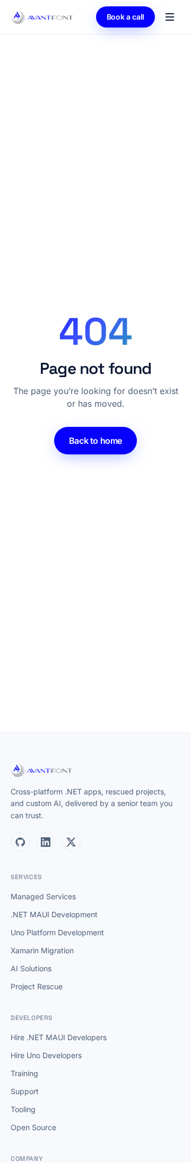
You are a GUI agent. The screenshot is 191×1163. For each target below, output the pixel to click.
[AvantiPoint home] (43, 17)
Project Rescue (37, 986)
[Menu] (169, 17)
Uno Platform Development (57, 932)
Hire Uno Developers (46, 1055)
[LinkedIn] (45, 842)
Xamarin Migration (42, 950)
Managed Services (43, 896)
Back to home (95, 440)
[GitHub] (20, 842)
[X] (71, 842)
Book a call (125, 16)
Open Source (33, 1127)
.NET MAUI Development (54, 914)
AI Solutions (31, 968)
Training (24, 1073)
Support (25, 1091)
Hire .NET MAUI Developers (59, 1037)
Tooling (23, 1109)
